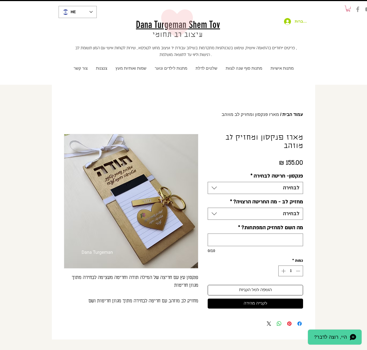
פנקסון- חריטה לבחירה (276, 175)
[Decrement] (298, 271)
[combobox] (255, 188)
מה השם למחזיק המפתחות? (270, 227)
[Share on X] (269, 323)
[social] (357, 9)
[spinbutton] (291, 271)
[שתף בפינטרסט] (289, 323)
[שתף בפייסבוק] (299, 323)
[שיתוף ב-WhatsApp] (279, 323)
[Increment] (283, 271)
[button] (348, 9)
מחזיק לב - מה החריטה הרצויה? (266, 201)
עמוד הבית (292, 114)
